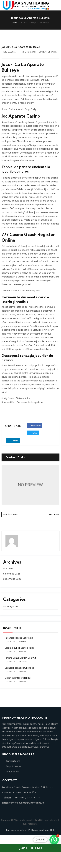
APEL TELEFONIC (31, 848)
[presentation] (52, 457)
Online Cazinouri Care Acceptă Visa (21, 290)
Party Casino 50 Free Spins (16, 398)
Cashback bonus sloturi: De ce (19, 668)
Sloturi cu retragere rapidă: (18, 678)
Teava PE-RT (12, 771)
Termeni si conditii (15, 830)
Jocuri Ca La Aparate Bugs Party (19, 109)
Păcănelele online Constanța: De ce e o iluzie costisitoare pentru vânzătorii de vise (30, 485)
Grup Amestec (14, 766)
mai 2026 (8, 568)
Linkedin (14, 440)
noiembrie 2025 (11, 573)
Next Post (54, 514)
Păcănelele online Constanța (19, 638)
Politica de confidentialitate (41, 830)
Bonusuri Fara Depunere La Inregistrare (22, 402)
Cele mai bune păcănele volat (19, 648)
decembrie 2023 (12, 578)
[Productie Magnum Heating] (25, 5)
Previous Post (10, 514)
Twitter (34, 433)
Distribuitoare (13, 761)
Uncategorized (11, 606)
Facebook (36, 425)
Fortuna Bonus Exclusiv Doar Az (20, 658)
